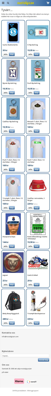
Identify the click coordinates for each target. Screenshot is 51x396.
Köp (11, 54)
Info (5, 54)
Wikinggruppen (32, 390)
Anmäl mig (43, 360)
